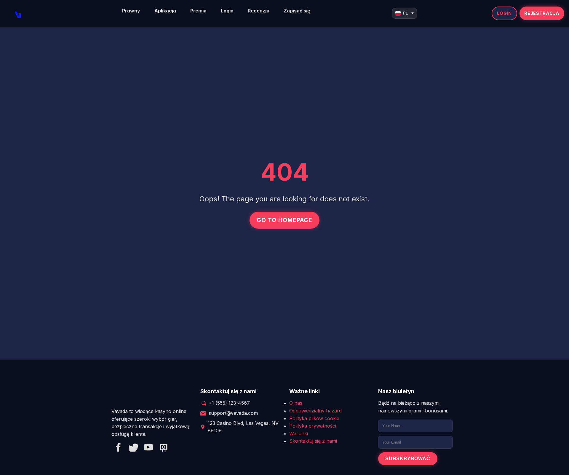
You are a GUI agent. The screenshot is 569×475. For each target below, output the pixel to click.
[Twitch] (163, 448)
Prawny (131, 11)
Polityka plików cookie (314, 418)
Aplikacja (165, 11)
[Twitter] (133, 448)
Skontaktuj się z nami (313, 441)
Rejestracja (542, 13)
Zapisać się (297, 11)
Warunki (298, 433)
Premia (198, 11)
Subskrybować (407, 458)
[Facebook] (118, 448)
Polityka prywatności (312, 426)
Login (227, 11)
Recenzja (258, 11)
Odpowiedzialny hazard (315, 411)
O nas (295, 403)
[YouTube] (148, 448)
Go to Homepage (284, 220)
